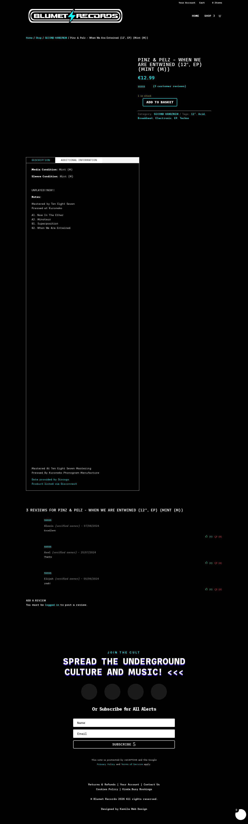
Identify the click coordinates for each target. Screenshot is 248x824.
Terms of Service (132, 764)
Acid (201, 114)
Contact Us (152, 784)
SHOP (207, 16)
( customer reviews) (169, 86)
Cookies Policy (107, 789)
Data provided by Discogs (50, 479)
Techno (184, 118)
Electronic (163, 118)
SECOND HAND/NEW (56, 37)
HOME (195, 16)
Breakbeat (145, 118)
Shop (39, 37)
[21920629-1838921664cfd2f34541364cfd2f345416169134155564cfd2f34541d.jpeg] (186, 228)
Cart (202, 3)
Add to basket (160, 102)
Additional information (79, 160)
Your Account (187, 3)
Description (41, 160)
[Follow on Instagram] (89, 692)
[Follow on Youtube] (136, 692)
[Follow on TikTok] (159, 692)
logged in (52, 604)
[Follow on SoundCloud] (112, 692)
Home (29, 37)
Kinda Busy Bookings (137, 789)
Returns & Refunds (102, 784)
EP (175, 118)
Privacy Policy (106, 764)
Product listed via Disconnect (54, 483)
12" (193, 114)
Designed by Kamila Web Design (124, 808)
